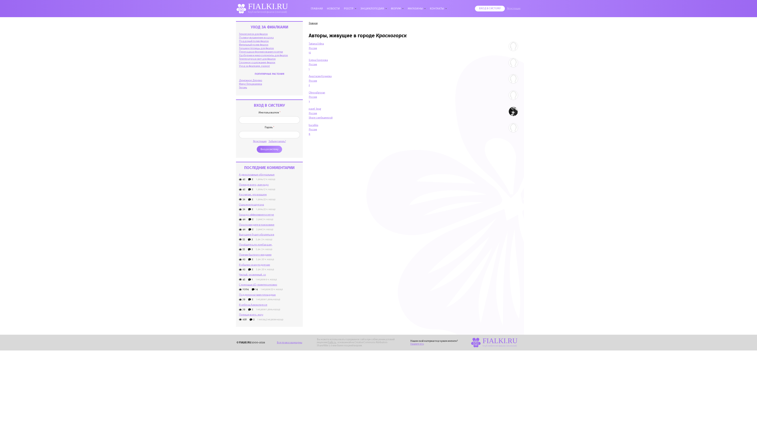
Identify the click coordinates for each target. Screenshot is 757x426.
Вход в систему (490, 8)
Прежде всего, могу (251, 314)
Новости (333, 8)
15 (310, 52)
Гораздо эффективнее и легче (256, 214)
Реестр (348, 8)
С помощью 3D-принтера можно (258, 284)
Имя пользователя (269, 112)
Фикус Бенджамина (250, 83)
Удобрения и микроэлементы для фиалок (263, 55)
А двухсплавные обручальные (257, 174)
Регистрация (513, 8)
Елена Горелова (318, 60)
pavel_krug (315, 108)
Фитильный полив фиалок (253, 44)
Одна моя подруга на (251, 204)
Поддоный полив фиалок (254, 41)
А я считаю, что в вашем (253, 194)
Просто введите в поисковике (256, 224)
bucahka (313, 125)
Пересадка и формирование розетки (261, 51)
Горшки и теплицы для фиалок (256, 48)
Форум (396, 8)
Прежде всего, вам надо (254, 184)
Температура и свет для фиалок (257, 58)
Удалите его (417, 344)
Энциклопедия (372, 8)
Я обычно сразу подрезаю (254, 264)
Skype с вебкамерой (321, 117)
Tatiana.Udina (316, 43)
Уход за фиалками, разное (254, 65)
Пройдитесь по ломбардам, (255, 244)
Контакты (437, 8)
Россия (313, 48)
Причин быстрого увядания (255, 254)
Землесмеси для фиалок (253, 34)
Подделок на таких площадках (257, 294)
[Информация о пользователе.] (513, 46)
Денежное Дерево (250, 80)
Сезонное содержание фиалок (257, 62)
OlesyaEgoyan (317, 92)
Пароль (269, 127)
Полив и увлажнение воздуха (256, 37)
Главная (317, 8)
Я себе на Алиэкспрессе (253, 304)
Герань (243, 87)
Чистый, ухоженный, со (252, 274)
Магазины (415, 8)
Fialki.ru (332, 342)
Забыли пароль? (277, 141)
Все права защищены (289, 342)
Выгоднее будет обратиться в (256, 234)
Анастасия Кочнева (320, 76)
